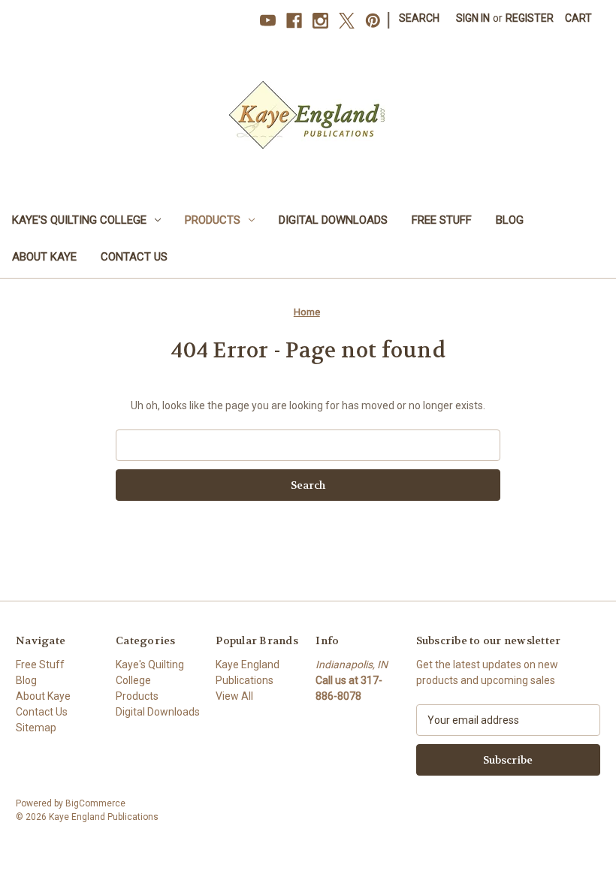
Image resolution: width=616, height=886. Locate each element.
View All (234, 696)
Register (530, 18)
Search (419, 18)
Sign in (473, 18)
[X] (347, 21)
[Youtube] (268, 21)
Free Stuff (442, 220)
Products (212, 220)
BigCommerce (95, 803)
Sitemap (36, 728)
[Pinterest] (373, 21)
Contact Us (134, 257)
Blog (510, 220)
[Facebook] (294, 21)
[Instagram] (320, 21)
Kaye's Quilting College (79, 220)
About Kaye (44, 257)
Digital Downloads (333, 220)
